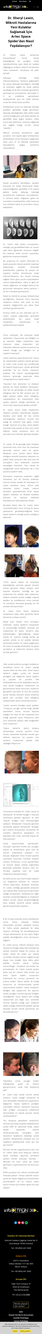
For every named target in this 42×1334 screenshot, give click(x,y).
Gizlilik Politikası (21, 1318)
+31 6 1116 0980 (23, 1294)
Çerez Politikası (21, 1321)
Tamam (15, 1331)
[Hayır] (40, 1328)
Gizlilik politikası (25, 1331)
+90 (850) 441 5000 (23, 1248)
